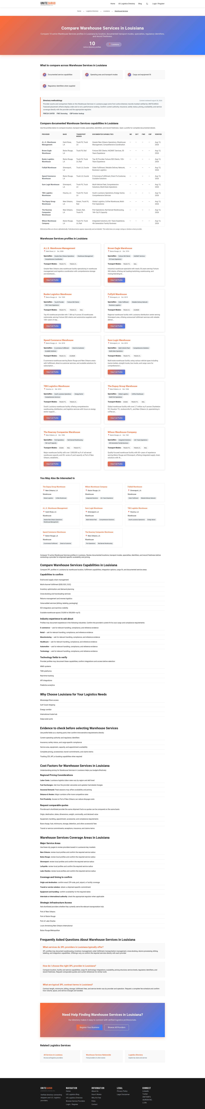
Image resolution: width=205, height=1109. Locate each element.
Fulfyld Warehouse (49, 168)
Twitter (145, 1094)
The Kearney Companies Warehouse (47, 212)
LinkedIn (145, 1091)
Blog (140, 4)
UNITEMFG (146, 1097)
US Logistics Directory (126, 4)
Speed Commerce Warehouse (58, 340)
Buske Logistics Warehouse (58, 294)
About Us (95, 1091)
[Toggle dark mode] (147, 4)
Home (113, 4)
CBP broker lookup (77, 114)
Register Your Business (89, 1027)
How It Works (96, 1094)
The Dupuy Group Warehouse (122, 386)
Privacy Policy (122, 1091)
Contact (94, 1104)
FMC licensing (62, 114)
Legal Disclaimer (123, 1094)
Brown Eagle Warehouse (120, 248)
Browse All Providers (116, 1027)
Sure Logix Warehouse (50, 185)
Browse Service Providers (75, 1101)
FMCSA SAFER (49, 114)
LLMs (144, 1103)
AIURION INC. (147, 1100)
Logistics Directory (92, 11)
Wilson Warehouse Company (122, 432)
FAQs (93, 1101)
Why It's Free (96, 1098)
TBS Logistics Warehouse (57, 386)
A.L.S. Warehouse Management (59, 248)
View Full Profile (52, 280)
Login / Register (158, 4)
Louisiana (106, 11)
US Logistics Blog (72, 1094)
